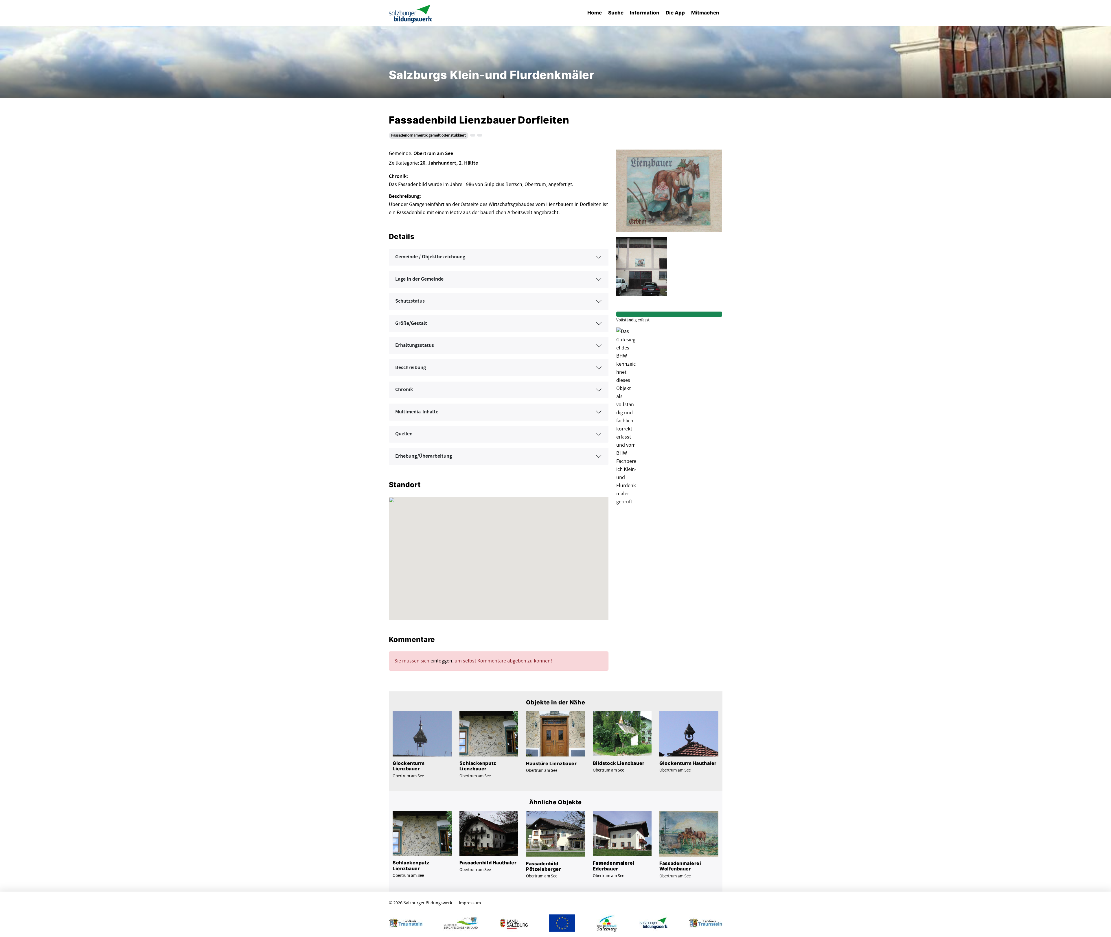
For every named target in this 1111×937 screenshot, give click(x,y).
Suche (615, 13)
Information (644, 13)
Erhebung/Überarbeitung (423, 456)
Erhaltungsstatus (414, 345)
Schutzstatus (410, 301)
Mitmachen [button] (705, 13)
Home (594, 13)
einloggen (441, 661)
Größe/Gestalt (411, 323)
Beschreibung (410, 367)
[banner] (410, 13)
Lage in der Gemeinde (419, 279)
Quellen (404, 433)
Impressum (470, 903)
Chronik (404, 389)
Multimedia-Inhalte (416, 411)
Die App (675, 13)
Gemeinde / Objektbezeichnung (430, 256)
